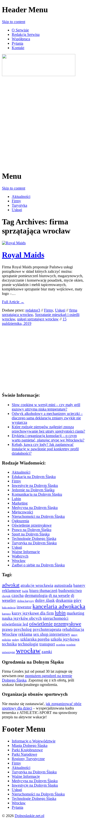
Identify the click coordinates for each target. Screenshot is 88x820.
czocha (17, 595)
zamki (47, 651)
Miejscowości (22, 512)
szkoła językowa (65, 639)
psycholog (23, 629)
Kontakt (18, 48)
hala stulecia (9, 607)
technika (9, 644)
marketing (75, 613)
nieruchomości (55, 618)
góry (78, 600)
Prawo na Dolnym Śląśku (31, 530)
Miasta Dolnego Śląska (29, 745)
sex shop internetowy (51, 634)
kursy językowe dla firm (33, 613)
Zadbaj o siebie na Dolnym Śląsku (38, 565)
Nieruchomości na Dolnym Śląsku (38, 516)
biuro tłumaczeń (43, 590)
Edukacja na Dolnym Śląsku (34, 477)
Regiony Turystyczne (28, 759)
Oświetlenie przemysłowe (32, 525)
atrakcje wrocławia (37, 585)
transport (47, 644)
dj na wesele (59, 595)
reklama (25, 634)
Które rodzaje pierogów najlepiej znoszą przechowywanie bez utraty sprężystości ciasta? (48, 429)
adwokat (11, 585)
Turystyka (19, 205)
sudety (15, 639)
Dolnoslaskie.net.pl (29, 816)
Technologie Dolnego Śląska (34, 538)
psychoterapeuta (47, 629)
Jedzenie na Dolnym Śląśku (33, 490)
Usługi (17, 210)
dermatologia (36, 595)
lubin (60, 613)
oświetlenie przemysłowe (55, 624)
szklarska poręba (35, 639)
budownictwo (70, 590)
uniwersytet (8, 652)
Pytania (17, 43)
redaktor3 (32, 310)
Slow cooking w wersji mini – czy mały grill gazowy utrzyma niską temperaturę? (46, 407)
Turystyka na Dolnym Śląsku (34, 543)
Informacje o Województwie (33, 741)
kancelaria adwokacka (59, 606)
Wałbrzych (20, 556)
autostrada (63, 585)
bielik (25, 591)
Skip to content (13, 22)
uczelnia (60, 644)
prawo (7, 629)
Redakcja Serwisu (26, 34)
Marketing (20, 503)
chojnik (6, 596)
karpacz (6, 613)
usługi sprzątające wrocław (38, 319)
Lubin (16, 499)
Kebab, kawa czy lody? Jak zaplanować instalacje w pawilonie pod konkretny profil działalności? (45, 448)
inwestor (24, 607)
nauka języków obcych (22, 618)
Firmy (16, 201)
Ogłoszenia (20, 521)
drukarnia (64, 600)
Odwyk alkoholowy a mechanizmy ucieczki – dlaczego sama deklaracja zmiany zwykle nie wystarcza (47, 417)
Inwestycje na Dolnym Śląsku (35, 485)
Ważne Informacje (26, 552)
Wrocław (19, 561)
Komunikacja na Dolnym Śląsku (37, 494)
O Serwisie (20, 30)
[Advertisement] (44, 121)
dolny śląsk (45, 600)
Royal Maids (23, 254)
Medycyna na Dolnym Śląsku (35, 508)
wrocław (28, 651)
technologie (28, 644)
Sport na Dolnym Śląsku (31, 534)
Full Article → (13, 302)
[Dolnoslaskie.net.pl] (38, 75)
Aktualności (21, 196)
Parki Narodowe (24, 754)
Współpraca (21, 39)
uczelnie (71, 644)
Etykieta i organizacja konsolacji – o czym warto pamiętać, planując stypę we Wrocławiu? (48, 438)
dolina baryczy (25, 601)
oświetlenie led (15, 624)
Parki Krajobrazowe (27, 750)
